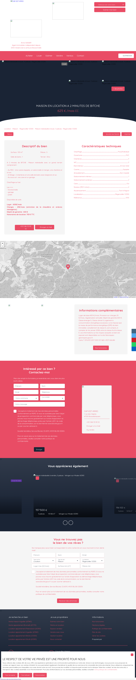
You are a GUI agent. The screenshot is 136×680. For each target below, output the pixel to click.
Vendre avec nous (57, 632)
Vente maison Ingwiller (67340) (20, 621)
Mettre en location (57, 625)
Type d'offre (36, 559)
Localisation (85, 559)
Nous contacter (56, 639)
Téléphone (46, 392)
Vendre (59, 55)
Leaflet (116, 297)
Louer (39, 55)
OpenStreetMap (124, 297)
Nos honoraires (98, 621)
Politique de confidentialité (102, 629)
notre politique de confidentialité (105, 670)
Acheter (29, 55)
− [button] (2, 246)
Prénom (18, 386)
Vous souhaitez (46, 397)
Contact (80, 55)
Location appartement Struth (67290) (22, 639)
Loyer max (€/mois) (41, 566)
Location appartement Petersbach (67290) (24, 629)
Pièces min (86, 566)
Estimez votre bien (57, 621)
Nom (43, 386)
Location (7, 129)
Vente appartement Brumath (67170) (22, 625)
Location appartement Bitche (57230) (22, 636)
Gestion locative (56, 636)
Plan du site (96, 632)
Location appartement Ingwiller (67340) (23, 632)
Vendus (69, 55)
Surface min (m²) (64, 566)
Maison (15, 129)
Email (17, 392)
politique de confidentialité (46, 594)
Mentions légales (98, 625)
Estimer (49, 55)
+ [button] (2, 243)
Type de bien (61, 559)
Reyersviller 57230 (26, 129)
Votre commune (22, 398)
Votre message (21, 404)
